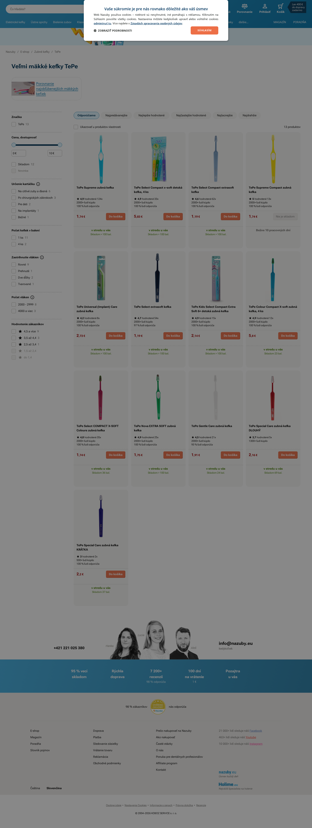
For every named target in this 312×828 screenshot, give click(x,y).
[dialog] (156, 20)
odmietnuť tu (102, 23)
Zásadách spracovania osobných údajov (156, 23)
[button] (113, 31)
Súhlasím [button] (204, 30)
